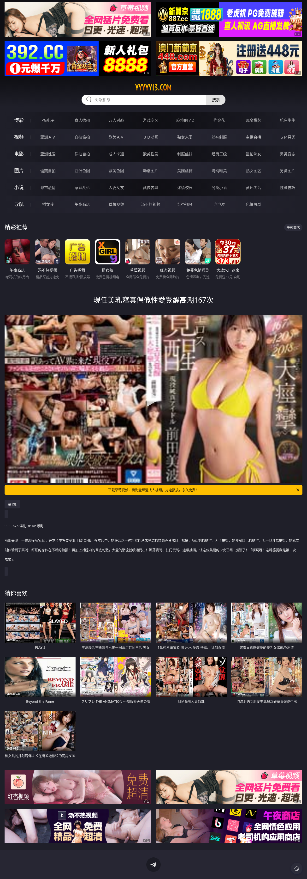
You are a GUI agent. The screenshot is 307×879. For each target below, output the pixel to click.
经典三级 (219, 154)
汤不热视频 (150, 204)
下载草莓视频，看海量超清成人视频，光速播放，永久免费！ (153, 490)
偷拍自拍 (82, 154)
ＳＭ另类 (287, 137)
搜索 (216, 99)
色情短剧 (253, 204)
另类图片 (287, 170)
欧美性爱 (150, 154)
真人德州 (82, 120)
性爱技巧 (287, 187)
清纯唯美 (219, 170)
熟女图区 (253, 170)
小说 (19, 187)
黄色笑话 (253, 187)
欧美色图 (116, 170)
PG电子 (47, 120)
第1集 (12, 504)
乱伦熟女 (253, 154)
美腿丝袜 (185, 170)
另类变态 (287, 154)
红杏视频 (185, 204)
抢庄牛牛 (287, 120)
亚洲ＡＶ (48, 137)
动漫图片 (150, 170)
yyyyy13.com (153, 87)
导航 (19, 204)
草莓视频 (116, 204)
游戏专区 (150, 120)
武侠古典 (150, 187)
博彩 (19, 120)
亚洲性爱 (48, 154)
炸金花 (219, 120)
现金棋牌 (253, 120)
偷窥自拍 (48, 170)
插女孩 (48, 204)
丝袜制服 (219, 137)
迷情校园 (185, 187)
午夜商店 (82, 204)
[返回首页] (296, 868)
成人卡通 (116, 154)
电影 (19, 154)
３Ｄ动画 (150, 137)
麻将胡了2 (185, 120)
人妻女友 (116, 187)
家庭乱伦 (82, 187)
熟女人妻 (185, 137)
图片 (19, 170)
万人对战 (116, 120)
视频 (19, 137)
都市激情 (48, 187)
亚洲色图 (82, 170)
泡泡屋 (219, 204)
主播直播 (253, 137)
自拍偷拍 (82, 137)
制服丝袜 (185, 154)
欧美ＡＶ (116, 137)
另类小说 (219, 187)
